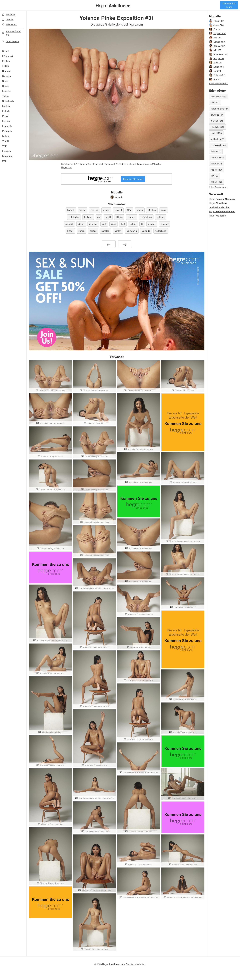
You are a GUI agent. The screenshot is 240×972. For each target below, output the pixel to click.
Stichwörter (11, 24)
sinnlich (93, 224)
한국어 (5, 141)
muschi (118, 210)
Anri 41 (217, 79)
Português (7, 131)
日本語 (5, 66)
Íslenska (6, 91)
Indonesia (7, 126)
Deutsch (6, 71)
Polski (5, 116)
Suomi (5, 51)
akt (98, 217)
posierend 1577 (218, 145)
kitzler (70, 230)
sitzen (81, 224)
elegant (152, 224)
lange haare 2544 (219, 108)
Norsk (5, 81)
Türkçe (5, 96)
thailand (88, 217)
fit (142, 224)
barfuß (93, 230)
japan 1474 (216, 163)
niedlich (152, 210)
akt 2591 (215, 102)
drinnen (131, 217)
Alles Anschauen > (218, 83)
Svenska (6, 76)
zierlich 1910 (217, 120)
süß (104, 224)
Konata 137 (219, 45)
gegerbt (69, 224)
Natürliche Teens (217, 215)
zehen (81, 230)
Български (7, 156)
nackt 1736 (216, 133)
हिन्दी (4, 161)
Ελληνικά (7, 56)
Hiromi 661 (218, 20)
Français (6, 151)
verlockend (160, 230)
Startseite (10, 14)
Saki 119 (217, 62)
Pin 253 (217, 29)
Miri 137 (217, 50)
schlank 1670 (217, 139)
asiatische (74, 217)
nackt (108, 217)
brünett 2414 (217, 114)
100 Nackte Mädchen (219, 207)
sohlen (118, 230)
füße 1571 (216, 151)
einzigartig (132, 230)
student (164, 224)
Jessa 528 (218, 25)
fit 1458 (214, 175)
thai (123, 224)
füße (129, 210)
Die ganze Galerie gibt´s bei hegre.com (117, 24)
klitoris (119, 217)
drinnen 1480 (217, 157)
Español (6, 121)
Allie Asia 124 (220, 54)
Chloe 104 (218, 66)
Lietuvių (6, 111)
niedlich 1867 (217, 127)
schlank (161, 217)
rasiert (82, 210)
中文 (4, 146)
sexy (113, 224)
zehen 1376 (216, 181)
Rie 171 (217, 37)
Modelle (9, 19)
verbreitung (146, 217)
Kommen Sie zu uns (228, 5)
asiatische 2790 (218, 96)
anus (163, 210)
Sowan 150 (219, 41)
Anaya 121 (218, 58)
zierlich (94, 210)
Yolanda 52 (219, 75)
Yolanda (119, 197)
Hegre (113, 5)
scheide (105, 230)
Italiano (5, 136)
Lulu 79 (217, 70)
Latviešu (6, 106)
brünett (70, 210)
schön (133, 224)
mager (106, 210)
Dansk (5, 86)
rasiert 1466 (216, 169)
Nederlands (8, 101)
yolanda (146, 230)
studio (140, 210)
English (6, 61)
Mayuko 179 (219, 33)
